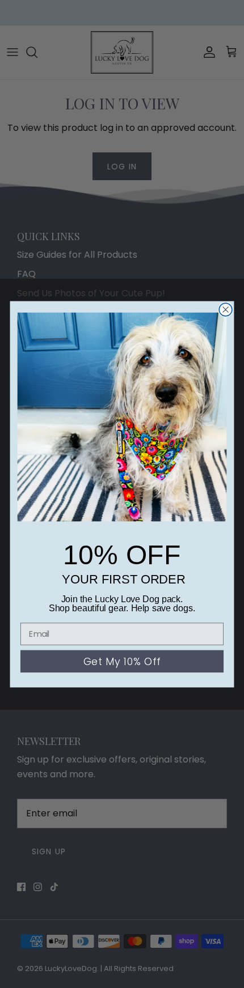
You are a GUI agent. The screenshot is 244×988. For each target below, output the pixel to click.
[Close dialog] (225, 309)
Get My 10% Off (121, 661)
